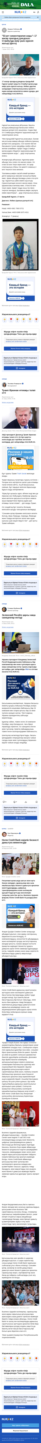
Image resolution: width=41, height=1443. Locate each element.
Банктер (10, 828)
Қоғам (4, 24)
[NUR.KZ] (20, 12)
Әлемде (4, 379)
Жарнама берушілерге (20, 1430)
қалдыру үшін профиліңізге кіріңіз (16, 341)
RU (34, 12)
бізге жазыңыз (24, 305)
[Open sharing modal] (25, 802)
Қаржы (4, 828)
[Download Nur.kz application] (20, 4)
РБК (27, 669)
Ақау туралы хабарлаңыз (20, 1425)
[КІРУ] (38, 12)
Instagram (22, 368)
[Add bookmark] (36, 802)
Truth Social (21, 474)
